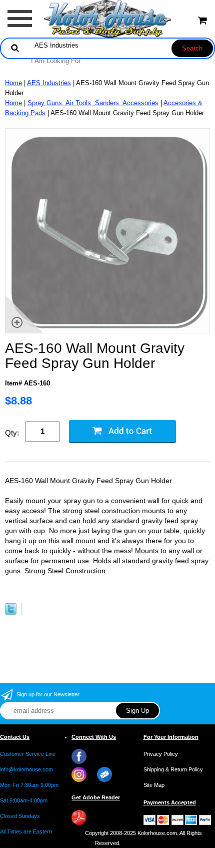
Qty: (12, 433)
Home (13, 83)
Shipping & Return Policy (173, 769)
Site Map (154, 785)
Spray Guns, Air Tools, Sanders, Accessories (93, 103)
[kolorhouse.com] (108, 18)
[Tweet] (10, 612)
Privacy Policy (161, 754)
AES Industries (49, 83)
